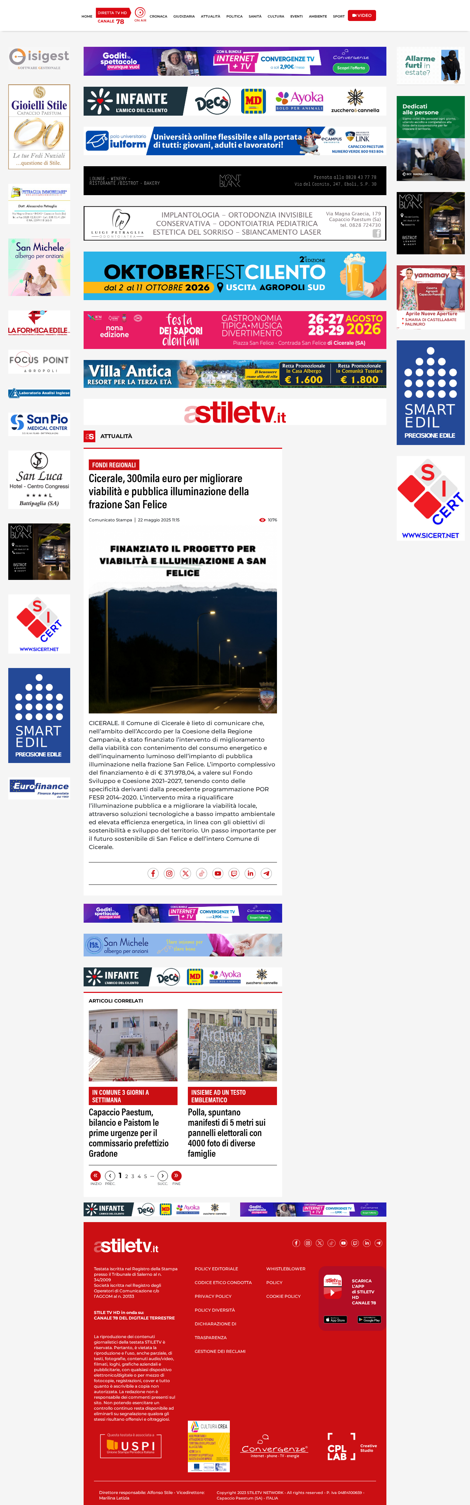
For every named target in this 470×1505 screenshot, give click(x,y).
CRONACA (158, 16)
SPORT (339, 16)
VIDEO (364, 15)
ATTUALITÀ (210, 16)
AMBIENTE (318, 16)
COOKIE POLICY (283, 1296)
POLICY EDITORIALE (216, 1268)
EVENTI (296, 16)
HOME (87, 16)
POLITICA (234, 16)
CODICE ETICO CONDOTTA (223, 1282)
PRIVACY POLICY (213, 1296)
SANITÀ (255, 16)
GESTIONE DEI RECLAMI (220, 1351)
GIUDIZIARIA (184, 16)
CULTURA (276, 16)
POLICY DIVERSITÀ (215, 1310)
